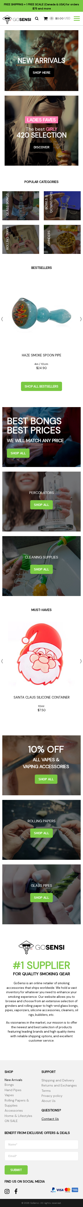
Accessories (14, 1110)
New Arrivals (13, 1080)
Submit (16, 1170)
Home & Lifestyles (18, 1116)
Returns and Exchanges (59, 1085)
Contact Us (50, 1119)
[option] (41, 326)
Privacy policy (52, 1096)
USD (60, 18)
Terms (46, 1091)
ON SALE (11, 1121)
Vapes (9, 1095)
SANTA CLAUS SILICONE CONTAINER (42, 697)
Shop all (18, 453)
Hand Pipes (13, 1090)
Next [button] (79, 319)
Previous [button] (3, 319)
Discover (41, 147)
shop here (41, 72)
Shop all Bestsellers (41, 386)
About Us (49, 1101)
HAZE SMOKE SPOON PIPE (41, 355)
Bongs (9, 1085)
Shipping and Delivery (58, 1080)
